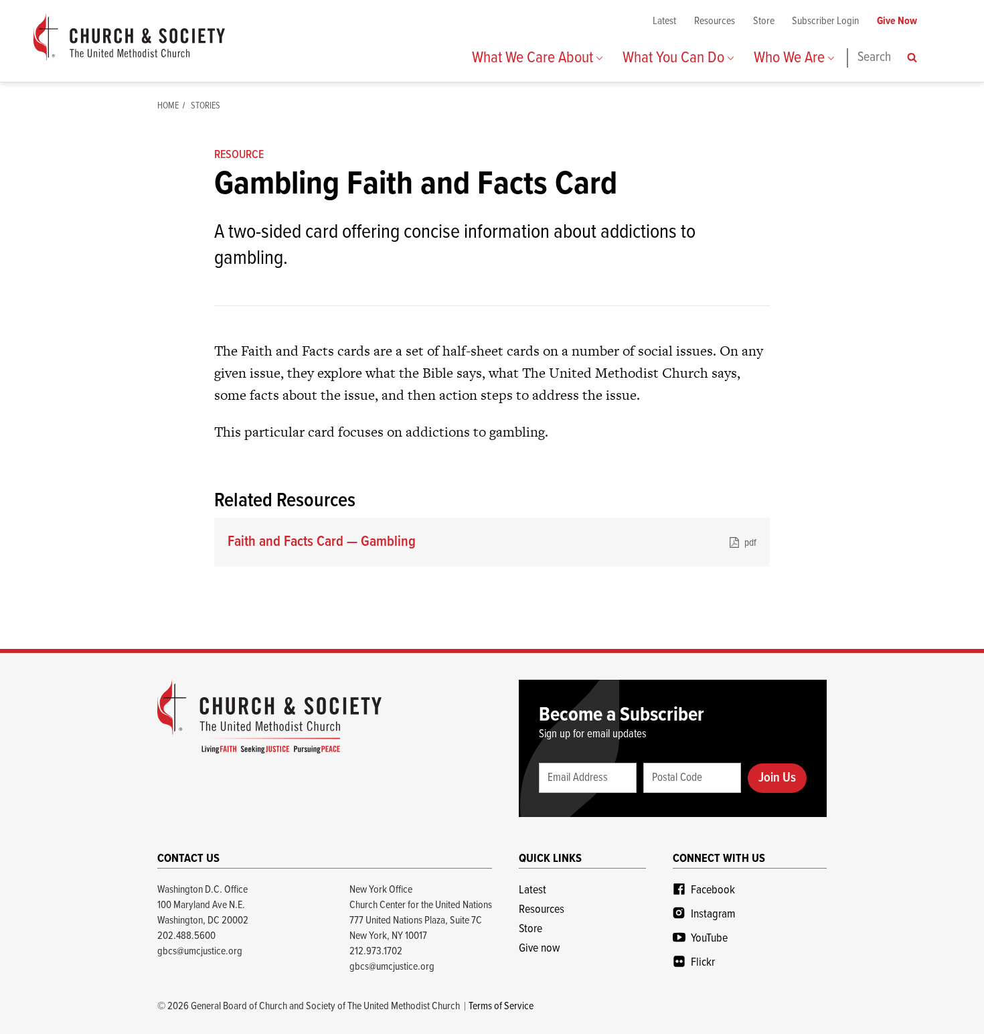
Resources (714, 21)
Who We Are (791, 58)
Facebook (713, 890)
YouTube (709, 938)
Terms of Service (501, 1006)
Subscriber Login (825, 21)
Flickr (703, 962)
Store (763, 21)
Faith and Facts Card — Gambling (492, 542)
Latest (664, 21)
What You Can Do (675, 58)
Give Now (897, 21)
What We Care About (534, 58)
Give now (539, 948)
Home (168, 106)
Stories (205, 106)
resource (239, 155)
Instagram (713, 914)
